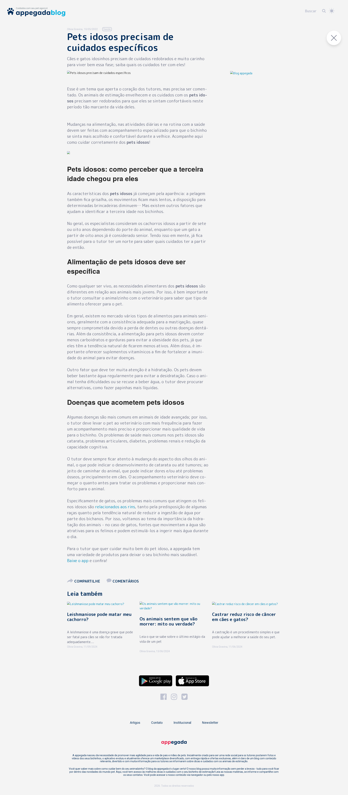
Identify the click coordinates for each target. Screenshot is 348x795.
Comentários (125, 581)
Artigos (135, 722)
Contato (157, 722)
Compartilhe (87, 581)
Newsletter (210, 722)
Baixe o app (77, 560)
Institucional (182, 722)
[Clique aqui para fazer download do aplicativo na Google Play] (155, 680)
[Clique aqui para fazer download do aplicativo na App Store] (192, 680)
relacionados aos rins (115, 507)
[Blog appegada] (241, 73)
